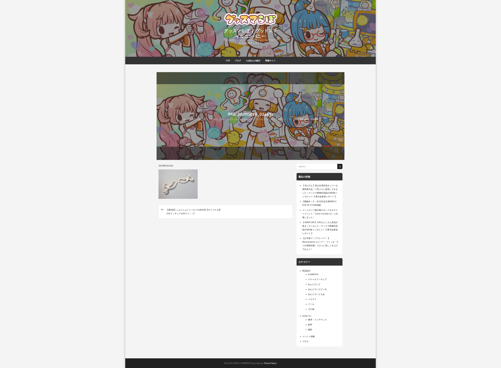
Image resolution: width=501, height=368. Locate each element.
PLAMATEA (313, 274)
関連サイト (270, 60)
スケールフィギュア (317, 279)
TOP (228, 60)
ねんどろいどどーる (317, 289)
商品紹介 (306, 270)
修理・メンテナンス (317, 319)
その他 (311, 309)
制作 (310, 324)
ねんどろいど (314, 284)
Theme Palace (270, 363)
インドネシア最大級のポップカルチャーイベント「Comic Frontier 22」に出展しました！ (320, 214)
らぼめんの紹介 (253, 60)
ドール (311, 304)
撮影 (310, 329)
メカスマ (312, 299)
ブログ (238, 60)
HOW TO (306, 316)
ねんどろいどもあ (316, 294)
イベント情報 (308, 336)
